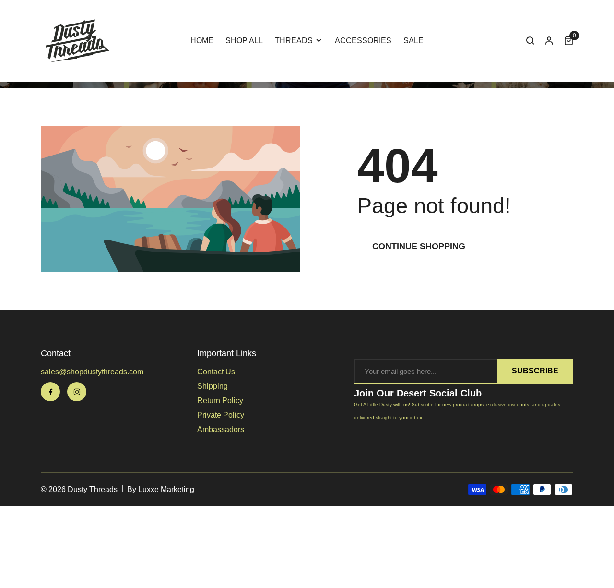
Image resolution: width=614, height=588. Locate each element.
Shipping (212, 386)
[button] (530, 41)
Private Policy (220, 415)
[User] (549, 41)
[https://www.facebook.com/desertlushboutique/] (50, 391)
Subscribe (535, 371)
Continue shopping (418, 246)
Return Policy (220, 400)
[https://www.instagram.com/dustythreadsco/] (76, 391)
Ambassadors (220, 429)
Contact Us (216, 372)
